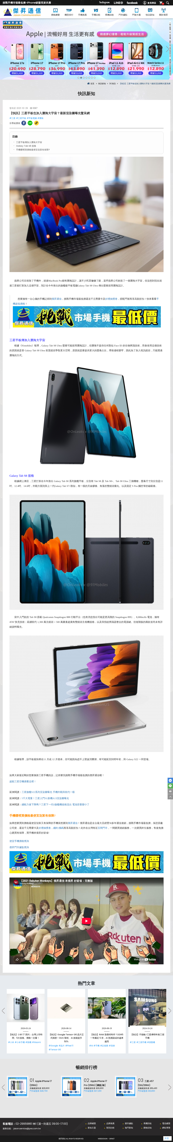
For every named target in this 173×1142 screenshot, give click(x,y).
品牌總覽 (92, 1123)
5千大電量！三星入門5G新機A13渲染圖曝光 (45, 798)
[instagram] (105, 2)
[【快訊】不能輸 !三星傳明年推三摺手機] (147, 1008)
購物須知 (148, 1127)
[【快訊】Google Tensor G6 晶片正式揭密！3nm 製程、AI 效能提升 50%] (66, 1008)
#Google (53, 1045)
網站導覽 (166, 1127)
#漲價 (112, 1045)
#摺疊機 (151, 1042)
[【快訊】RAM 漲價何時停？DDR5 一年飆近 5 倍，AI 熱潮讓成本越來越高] (107, 1008)
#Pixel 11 (69, 1045)
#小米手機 (20, 1042)
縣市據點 (129, 1123)
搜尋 (167, 3)
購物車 (163, 4)
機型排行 (69, 14)
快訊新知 (150, 14)
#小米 (11, 1042)
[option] (86, 49)
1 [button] (78, 78)
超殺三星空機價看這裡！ (22, 781)
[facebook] (132, 2)
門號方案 (136, 14)
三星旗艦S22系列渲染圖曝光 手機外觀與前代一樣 (48, 792)
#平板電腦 (32, 118)
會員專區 (151, 2)
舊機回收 (109, 14)
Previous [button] (5, 49)
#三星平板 (21, 118)
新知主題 (92, 1127)
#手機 (96, 1045)
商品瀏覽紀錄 (170, 791)
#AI (91, 1045)
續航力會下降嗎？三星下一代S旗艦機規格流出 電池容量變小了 (55, 804)
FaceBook (170, 780)
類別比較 (110, 1127)
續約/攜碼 (58, 828)
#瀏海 (40, 118)
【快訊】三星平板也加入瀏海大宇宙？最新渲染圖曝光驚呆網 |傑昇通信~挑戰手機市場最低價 (27, 15)
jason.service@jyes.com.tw (27, 1128)
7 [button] (94, 78)
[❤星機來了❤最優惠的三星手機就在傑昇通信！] (86, 49)
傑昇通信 (56, 299)
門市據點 (123, 14)
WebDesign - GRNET (106, 1139)
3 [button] (84, 78)
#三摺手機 (141, 1042)
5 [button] (89, 78)
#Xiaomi (36, 1042)
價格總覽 (55, 14)
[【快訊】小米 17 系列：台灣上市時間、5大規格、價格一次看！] (26, 1008)
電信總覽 (166, 1123)
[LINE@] (118, 2)
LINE (170, 786)
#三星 (12, 118)
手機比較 (96, 14)
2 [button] (81, 78)
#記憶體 (104, 1045)
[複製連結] (36, 123)
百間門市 (102, 828)
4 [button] (86, 78)
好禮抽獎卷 (111, 299)
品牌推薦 (110, 1123)
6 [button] (92, 78)
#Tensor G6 (55, 1049)
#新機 (28, 1042)
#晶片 (62, 1045)
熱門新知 (129, 1127)
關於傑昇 (163, 14)
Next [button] (167, 49)
